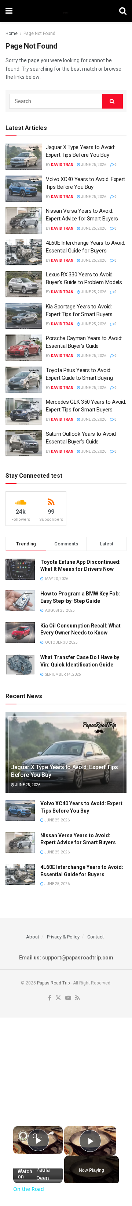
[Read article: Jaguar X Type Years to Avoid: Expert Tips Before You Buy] (24, 157)
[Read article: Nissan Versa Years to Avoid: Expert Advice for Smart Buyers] (24, 220)
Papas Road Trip (53, 983)
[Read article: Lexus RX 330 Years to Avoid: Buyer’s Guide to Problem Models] (24, 284)
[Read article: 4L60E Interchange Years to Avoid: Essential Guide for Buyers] (24, 252)
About (32, 937)
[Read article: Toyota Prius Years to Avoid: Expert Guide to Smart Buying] (24, 380)
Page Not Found (39, 33)
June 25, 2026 (93, 165)
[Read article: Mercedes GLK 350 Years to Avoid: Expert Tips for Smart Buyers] (24, 411)
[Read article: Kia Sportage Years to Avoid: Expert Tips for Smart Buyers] (24, 316)
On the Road (38, 1136)
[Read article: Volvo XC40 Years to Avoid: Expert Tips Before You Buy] (24, 189)
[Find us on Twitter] (58, 998)
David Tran (62, 165)
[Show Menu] (9, 11)
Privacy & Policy (63, 937)
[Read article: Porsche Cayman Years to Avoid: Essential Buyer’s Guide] (24, 348)
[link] (23, 1136)
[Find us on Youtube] (68, 998)
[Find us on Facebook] (49, 998)
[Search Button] (122, 11)
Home (12, 33)
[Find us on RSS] (77, 998)
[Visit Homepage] (66, 11)
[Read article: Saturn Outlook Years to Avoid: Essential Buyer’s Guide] (24, 443)
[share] (50, 1132)
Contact (95, 937)
